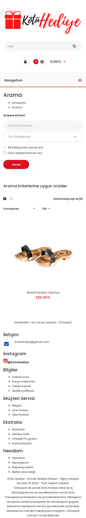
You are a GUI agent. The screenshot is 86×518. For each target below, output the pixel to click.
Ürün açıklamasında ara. (25, 153)
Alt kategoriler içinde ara (25, 147)
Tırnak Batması (48, 515)
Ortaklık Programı (24, 439)
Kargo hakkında (23, 381)
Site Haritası (20, 414)
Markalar (18, 429)
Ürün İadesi (20, 410)
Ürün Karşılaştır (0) (68, 199)
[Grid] (4, 198)
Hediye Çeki (20, 434)
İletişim (17, 405)
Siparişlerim (20, 462)
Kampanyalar (22, 443)
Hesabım (18, 458)
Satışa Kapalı (21, 386)
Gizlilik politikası (23, 391)
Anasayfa (19, 103)
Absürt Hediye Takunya (43, 292)
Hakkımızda (20, 377)
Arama (17, 107)
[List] (11, 198)
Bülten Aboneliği (23, 472)
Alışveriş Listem (23, 467)
